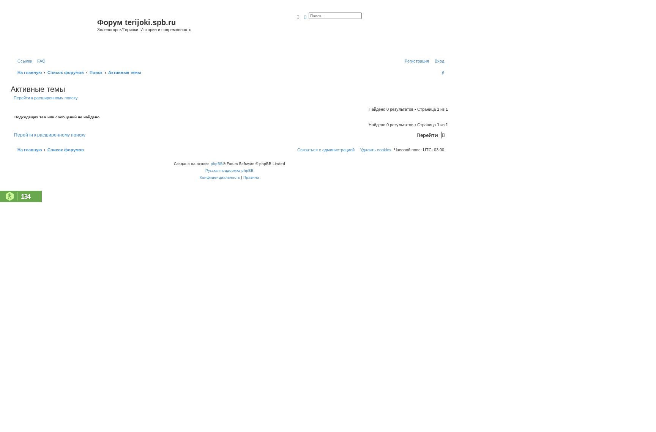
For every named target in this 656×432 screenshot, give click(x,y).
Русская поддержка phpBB (229, 170)
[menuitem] (40, 61)
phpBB (217, 164)
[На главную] (55, 32)
